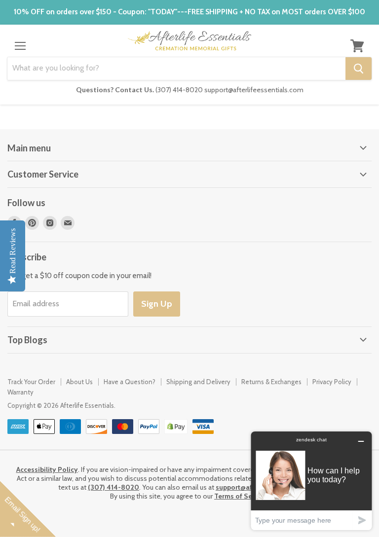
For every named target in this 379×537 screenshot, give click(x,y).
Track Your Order (31, 382)
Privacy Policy (331, 382)
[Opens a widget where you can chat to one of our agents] (311, 481)
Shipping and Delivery (198, 382)
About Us (79, 382)
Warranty (20, 392)
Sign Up (156, 303)
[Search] (358, 68)
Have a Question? (129, 382)
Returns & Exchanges (271, 382)
